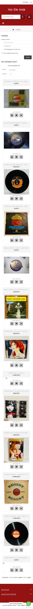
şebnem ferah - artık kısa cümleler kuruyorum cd (16, 331)
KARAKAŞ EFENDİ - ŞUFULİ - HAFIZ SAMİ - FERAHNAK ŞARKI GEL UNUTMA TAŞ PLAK (16, 248)
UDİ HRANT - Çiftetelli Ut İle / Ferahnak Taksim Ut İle (16, 81)
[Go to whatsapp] (28, 603)
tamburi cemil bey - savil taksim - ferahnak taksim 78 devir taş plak (16, 516)
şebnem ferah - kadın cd (16, 373)
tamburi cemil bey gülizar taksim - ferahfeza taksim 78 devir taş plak (16, 557)
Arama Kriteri (5, 39)
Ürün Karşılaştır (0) (14, 65)
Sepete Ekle (12, 115)
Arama (18, 29)
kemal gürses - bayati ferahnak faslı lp (16, 289)
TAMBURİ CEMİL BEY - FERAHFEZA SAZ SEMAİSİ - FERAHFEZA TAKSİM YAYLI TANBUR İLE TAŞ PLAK (16, 474)
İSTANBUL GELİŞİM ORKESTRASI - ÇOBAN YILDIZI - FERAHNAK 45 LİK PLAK (16, 164)
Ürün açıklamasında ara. (10, 53)
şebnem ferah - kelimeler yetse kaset (16, 391)
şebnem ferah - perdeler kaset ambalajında (16, 432)
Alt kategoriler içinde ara (12, 49)
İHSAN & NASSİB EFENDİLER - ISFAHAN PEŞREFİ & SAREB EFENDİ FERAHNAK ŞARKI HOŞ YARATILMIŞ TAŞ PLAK (16, 123)
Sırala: (4, 69)
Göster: (4, 74)
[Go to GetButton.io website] (29, 607)
